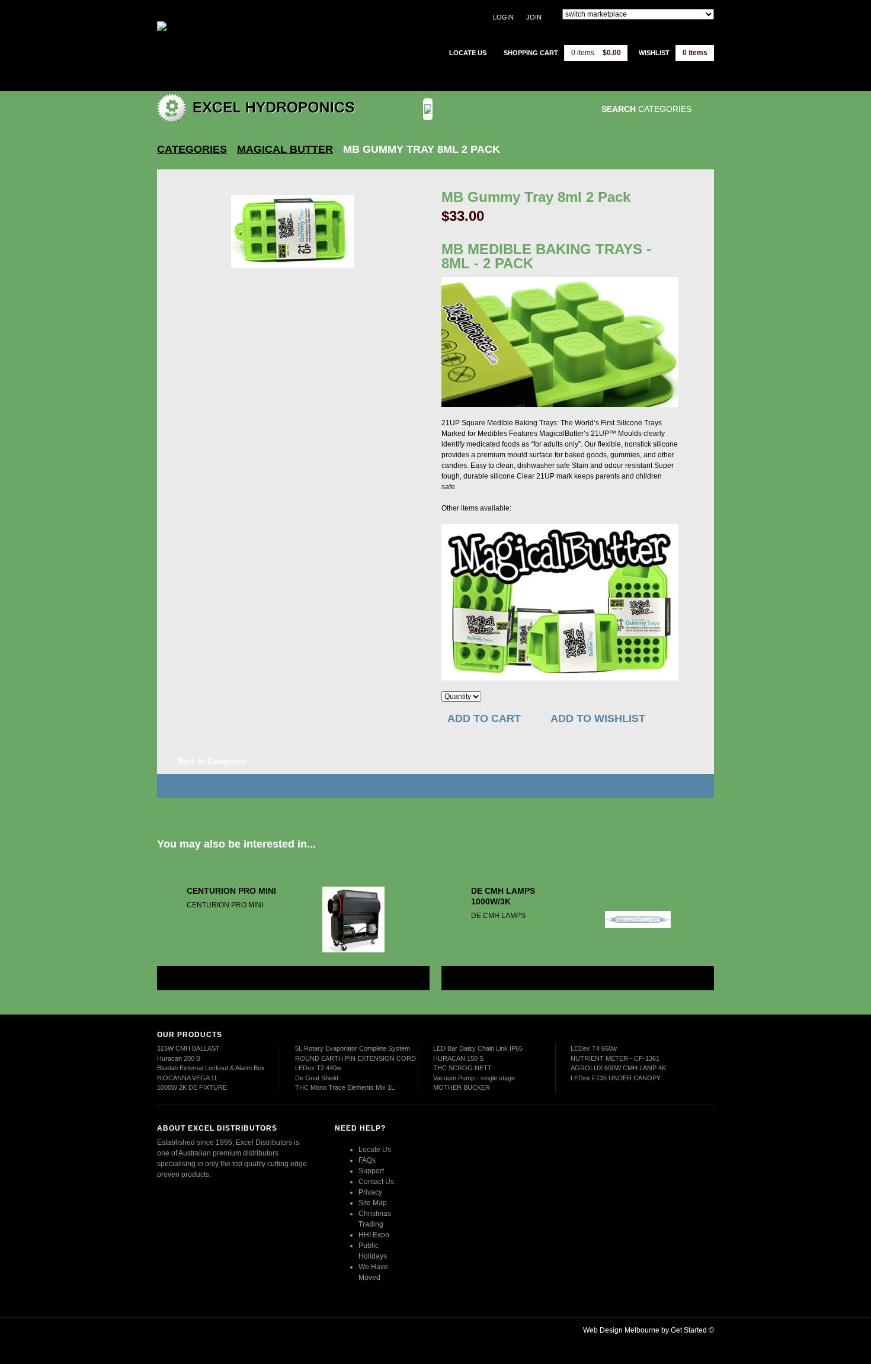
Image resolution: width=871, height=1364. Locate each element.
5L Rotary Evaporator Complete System (352, 1048)
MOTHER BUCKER (461, 1087)
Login (503, 17)
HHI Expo (373, 1235)
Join (534, 17)
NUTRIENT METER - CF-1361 (615, 1058)
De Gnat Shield (316, 1077)
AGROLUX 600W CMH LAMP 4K (618, 1067)
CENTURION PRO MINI (231, 891)
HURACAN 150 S (458, 1058)
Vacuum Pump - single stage (474, 1077)
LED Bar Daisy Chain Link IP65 (478, 1048)
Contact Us (376, 1181)
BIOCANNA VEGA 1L (187, 1077)
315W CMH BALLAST (188, 1048)
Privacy (370, 1192)
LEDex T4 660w (594, 1048)
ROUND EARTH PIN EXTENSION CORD (355, 1058)
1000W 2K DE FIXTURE (192, 1087)
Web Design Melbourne (621, 1330)
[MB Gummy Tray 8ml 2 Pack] (292, 231)
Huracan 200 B (178, 1058)
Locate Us (374, 1149)
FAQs (367, 1160)
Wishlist (654, 52)
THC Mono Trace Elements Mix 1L (345, 1087)
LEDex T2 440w (318, 1067)
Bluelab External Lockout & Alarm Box (211, 1067)
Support (371, 1171)
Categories (192, 149)
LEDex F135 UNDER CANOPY (616, 1077)
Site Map (372, 1203)
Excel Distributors (231, 44)
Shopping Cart (531, 52)
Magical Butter (285, 149)
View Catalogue (514, 109)
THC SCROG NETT (462, 1067)
